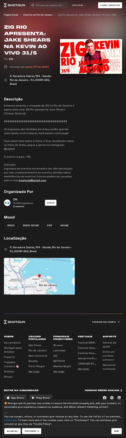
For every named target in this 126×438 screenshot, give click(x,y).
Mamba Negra (62, 366)
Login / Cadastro (110, 5)
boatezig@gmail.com (32, 180)
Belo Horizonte (38, 355)
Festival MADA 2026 (90, 342)
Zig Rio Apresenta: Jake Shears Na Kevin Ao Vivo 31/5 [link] (87, 14)
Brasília (33, 361)
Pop (49, 225)
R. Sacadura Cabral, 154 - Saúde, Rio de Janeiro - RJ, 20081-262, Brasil (41, 249)
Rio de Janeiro (38, 350)
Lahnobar (59, 350)
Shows (8, 376)
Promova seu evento (104, 322)
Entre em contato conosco (108, 355)
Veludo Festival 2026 (91, 358)
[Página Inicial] (14, 5)
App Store (17, 397)
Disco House (31, 225)
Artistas (9, 371)
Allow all (12, 431)
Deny (116, 431)
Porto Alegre (37, 366)
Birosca (58, 345)
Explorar (77, 5)
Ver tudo (34, 371)
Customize (30, 431)
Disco (11, 225)
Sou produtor (12, 342)
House (64, 225)
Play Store (43, 397)
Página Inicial (11, 14)
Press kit (9, 357)
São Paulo (35, 345)
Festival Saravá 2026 (91, 348)
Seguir (50, 202)
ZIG (11, 59)
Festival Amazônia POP (92, 353)
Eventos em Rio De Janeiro (37, 14)
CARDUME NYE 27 (88, 363)
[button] (50, 203)
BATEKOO (59, 361)
